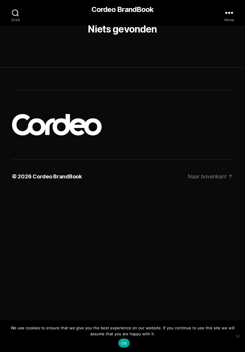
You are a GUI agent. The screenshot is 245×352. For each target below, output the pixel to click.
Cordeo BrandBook (122, 9)
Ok (124, 343)
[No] (238, 336)
